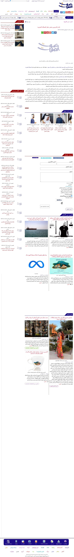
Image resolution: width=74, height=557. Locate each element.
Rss (36, 543)
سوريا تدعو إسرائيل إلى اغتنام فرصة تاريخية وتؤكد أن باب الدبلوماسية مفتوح (8, 36)
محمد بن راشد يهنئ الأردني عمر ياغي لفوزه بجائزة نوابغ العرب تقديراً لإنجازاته (33, 129)
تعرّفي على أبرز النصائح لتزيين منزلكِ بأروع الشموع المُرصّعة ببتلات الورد (8, 179)
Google (2, 0)
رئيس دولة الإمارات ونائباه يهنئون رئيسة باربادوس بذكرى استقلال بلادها (60, 129)
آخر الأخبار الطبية (53, 386)
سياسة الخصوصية (8, 543)
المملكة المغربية (28, 67)
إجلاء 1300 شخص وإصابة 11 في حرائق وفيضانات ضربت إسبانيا (38, 17)
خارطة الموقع (59, 543)
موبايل (16, 543)
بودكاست (65, 543)
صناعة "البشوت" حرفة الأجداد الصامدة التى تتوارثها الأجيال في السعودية (8, 197)
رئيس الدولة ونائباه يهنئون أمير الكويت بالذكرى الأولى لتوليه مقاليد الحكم (47, 129)
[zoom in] (26, 21)
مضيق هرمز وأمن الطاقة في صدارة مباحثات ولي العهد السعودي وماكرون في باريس (8, 44)
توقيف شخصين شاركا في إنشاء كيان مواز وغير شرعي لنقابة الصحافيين (8, 143)
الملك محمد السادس (63, 76)
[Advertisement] (29, 6)
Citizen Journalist (44, 543)
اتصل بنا (23, 543)
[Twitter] (46, 158)
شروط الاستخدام (69, 186)
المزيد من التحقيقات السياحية (32, 347)
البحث (28, 0)
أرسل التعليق (69, 209)
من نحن (52, 543)
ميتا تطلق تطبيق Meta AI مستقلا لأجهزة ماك (36, 255)
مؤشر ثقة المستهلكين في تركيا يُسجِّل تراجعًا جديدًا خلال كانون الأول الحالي (8, 232)
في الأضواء (66, 21)
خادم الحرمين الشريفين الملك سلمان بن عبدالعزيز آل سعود (59, 67)
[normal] (27, 21)
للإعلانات (29, 543)
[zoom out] (29, 21)
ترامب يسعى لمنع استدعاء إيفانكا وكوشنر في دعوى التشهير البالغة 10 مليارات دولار (8, 28)
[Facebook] (58, 158)
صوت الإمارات (7, 0)
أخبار (71, 21)
